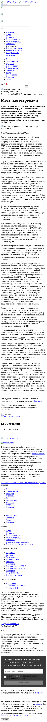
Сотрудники (11, 557)
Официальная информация (17, 542)
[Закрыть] (2, 635)
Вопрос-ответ (12, 66)
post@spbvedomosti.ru (10, 624)
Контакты (10, 562)
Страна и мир (12, 68)
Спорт (8, 79)
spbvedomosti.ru (38, 454)
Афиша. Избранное (14, 50)
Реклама (9, 555)
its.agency (38, 693)
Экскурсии (10, 55)
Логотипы (10, 564)
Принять (5, 720)
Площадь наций (13, 39)
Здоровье (10, 64)
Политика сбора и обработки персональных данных (23, 483)
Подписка (10, 553)
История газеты (12, 559)
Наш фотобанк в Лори (15, 568)
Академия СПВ (12, 53)
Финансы (10, 70)
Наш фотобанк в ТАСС (16, 566)
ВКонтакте (37, 401)
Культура (10, 77)
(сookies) (38, 704)
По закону (10, 37)
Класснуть (15, 416)
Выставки (10, 44)
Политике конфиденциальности (14, 715)
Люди (8, 73)
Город (8, 59)
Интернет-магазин (14, 48)
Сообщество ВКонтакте (16, 586)
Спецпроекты (12, 61)
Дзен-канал (11, 583)
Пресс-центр (11, 75)
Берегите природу (13, 41)
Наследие (10, 32)
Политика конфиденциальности (19, 544)
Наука (8, 35)
